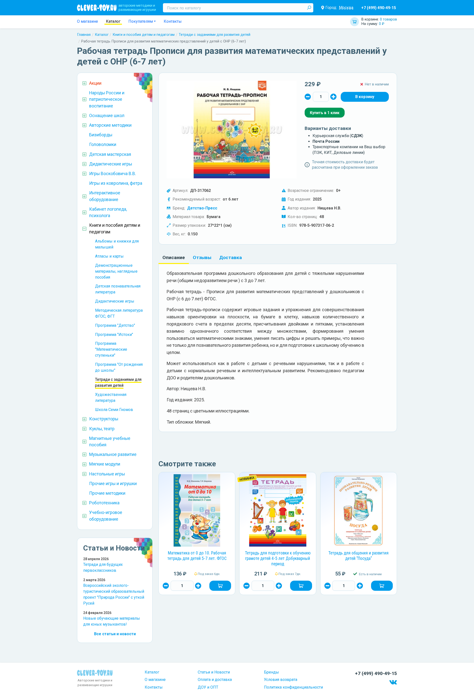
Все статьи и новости (115, 634)
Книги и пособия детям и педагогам (144, 34)
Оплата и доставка (215, 679)
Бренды (271, 672)
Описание (173, 257)
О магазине (87, 21)
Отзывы (202, 257)
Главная (84, 34)
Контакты (173, 21)
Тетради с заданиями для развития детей (214, 34)
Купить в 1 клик (324, 112)
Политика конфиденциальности (293, 687)
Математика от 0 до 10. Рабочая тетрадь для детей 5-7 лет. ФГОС (197, 556)
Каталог (113, 21)
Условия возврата (280, 679)
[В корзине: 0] (365, 97)
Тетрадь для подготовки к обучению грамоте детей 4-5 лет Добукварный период (278, 558)
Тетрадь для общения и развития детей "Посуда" (358, 556)
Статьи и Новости (214, 672)
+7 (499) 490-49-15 (378, 7)
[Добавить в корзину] (220, 586)
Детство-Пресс (202, 208)
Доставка (230, 257)
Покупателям (140, 21)
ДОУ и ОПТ (208, 687)
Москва (346, 7)
